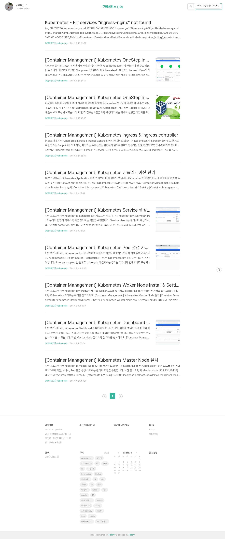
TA (93, 495)
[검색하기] (191, 7)
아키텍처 (84, 490)
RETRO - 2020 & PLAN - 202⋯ (58, 438)
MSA (105, 463)
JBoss (83, 485)
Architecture (86, 463)
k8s (104, 490)
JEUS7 (99, 458)
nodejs (92, 516)
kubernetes (86, 474)
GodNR (20, 5)
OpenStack (85, 506)
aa (82, 469)
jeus (83, 516)
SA (92, 485)
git (95, 479)
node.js (99, 500)
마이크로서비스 (102, 521)
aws (102, 479)
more (106, 453)
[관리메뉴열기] (219, 269)
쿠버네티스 (85, 479)
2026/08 (127, 452)
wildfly (99, 511)
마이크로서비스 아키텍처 (87, 500)
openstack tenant (87, 521)
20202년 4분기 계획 (53, 442)
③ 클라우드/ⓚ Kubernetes (56, 43)
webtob (95, 490)
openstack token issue (87, 458)
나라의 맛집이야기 (52, 457)
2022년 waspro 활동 (53, 429)
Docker (98, 474)
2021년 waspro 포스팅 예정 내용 (58, 434)
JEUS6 (97, 506)
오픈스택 (91, 469)
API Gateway (86, 511)
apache (84, 495)
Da (97, 463)
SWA (99, 485)
